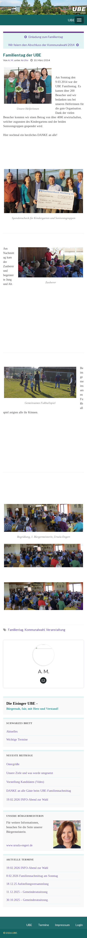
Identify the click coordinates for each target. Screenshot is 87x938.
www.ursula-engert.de (19, 845)
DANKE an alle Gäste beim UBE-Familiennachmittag (38, 790)
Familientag (15, 630)
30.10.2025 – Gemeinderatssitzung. (27, 900)
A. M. (11, 60)
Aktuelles (12, 731)
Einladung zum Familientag (46, 37)
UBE (71, 20)
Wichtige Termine (17, 739)
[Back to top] (77, 928)
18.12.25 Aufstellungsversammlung (27, 884)
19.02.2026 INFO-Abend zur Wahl (27, 799)
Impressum (62, 925)
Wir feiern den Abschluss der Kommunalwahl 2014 (41, 45)
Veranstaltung (55, 630)
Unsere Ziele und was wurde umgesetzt (29, 773)
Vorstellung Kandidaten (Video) (25, 781)
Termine (43, 925)
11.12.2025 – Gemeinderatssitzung (27, 892)
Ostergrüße (12, 764)
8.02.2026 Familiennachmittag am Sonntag (32, 876)
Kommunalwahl (34, 630)
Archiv (24, 60)
